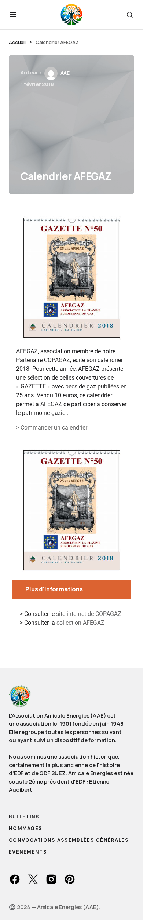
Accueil (17, 42)
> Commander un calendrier (51, 427)
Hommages (25, 828)
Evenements (28, 852)
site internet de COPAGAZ (88, 613)
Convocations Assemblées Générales (69, 840)
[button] (13, 14)
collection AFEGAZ (80, 622)
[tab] (71, 589)
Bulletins (24, 817)
